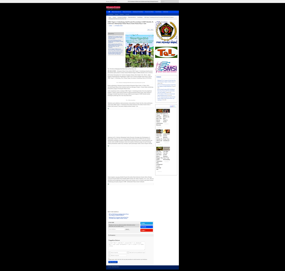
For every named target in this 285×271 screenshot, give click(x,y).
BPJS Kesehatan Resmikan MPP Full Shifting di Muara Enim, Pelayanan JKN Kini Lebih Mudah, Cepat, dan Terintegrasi (115, 46)
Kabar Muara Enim (115, 266)
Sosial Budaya (158, 11)
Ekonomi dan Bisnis (149, 11)
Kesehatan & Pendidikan (138, 11)
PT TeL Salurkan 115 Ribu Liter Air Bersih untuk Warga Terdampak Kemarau (115, 50)
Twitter (143, 223)
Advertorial (165, 11)
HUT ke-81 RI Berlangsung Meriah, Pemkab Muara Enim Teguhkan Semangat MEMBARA (115, 41)
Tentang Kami (110, 14)
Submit (127, 229)
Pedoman (116, 14)
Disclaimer (122, 14)
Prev (149, 29)
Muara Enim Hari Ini (116, 11)
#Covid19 (127, 14)
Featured (114, 17)
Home (110, 17)
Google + (143, 230)
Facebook (143, 226)
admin (110, 25)
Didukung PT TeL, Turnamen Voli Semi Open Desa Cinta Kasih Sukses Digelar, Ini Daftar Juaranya (115, 37)
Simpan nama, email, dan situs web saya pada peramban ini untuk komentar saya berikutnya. (127, 259)
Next (152, 29)
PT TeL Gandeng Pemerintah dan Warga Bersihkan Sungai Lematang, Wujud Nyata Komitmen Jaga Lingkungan (115, 52)
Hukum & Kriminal (127, 11)
